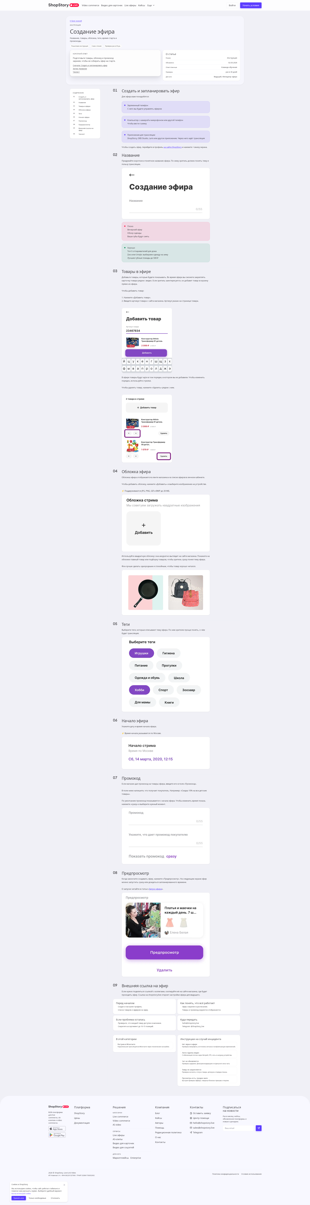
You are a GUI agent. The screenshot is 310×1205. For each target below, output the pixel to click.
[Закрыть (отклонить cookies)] (64, 1185)
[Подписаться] (259, 1128)
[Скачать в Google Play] (58, 1134)
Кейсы (141, 5)
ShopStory (79, 1113)
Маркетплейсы (121, 1157)
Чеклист (76, 72)
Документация (82, 1123)
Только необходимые (37, 1198)
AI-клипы (118, 1139)
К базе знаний (76, 21)
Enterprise (135, 1157)
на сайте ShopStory (172, 147)
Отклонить (55, 1198)
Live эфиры (130, 5)
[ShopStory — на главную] (58, 1107)
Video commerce (90, 5)
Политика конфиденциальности (225, 1174)
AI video (117, 1124)
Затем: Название (80, 69)
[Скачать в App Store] (58, 1128)
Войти (232, 5)
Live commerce (120, 1116)
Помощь (159, 1127)
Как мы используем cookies (21, 1194)
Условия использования (251, 1174)
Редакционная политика (168, 1132)
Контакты (160, 1142)
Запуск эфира (155, 889)
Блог (157, 1113)
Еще (149, 5)
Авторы (159, 1123)
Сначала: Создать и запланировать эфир (90, 65)
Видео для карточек (112, 5)
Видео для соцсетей (123, 1147)
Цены (77, 1118)
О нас (158, 1137)
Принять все (18, 1198)
